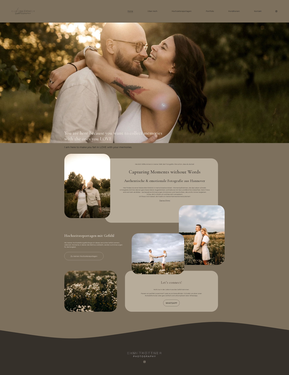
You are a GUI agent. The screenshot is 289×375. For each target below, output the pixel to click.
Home (130, 11)
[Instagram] (276, 11)
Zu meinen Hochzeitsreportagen (84, 256)
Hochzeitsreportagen (181, 11)
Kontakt (258, 11)
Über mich (152, 11)
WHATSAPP (171, 303)
